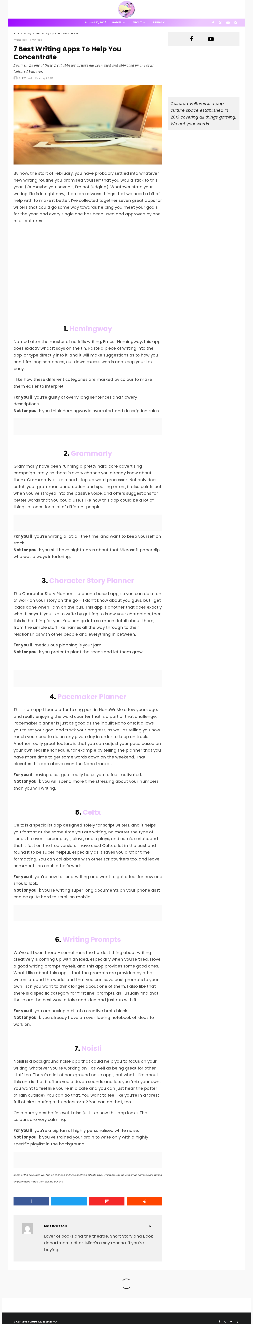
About (137, 22)
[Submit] (144, 1201)
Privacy (158, 22)
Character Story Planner (91, 580)
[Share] (31, 1201)
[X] (220, 23)
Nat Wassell (25, 78)
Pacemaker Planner (91, 697)
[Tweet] (69, 1201)
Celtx (92, 812)
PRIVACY (52, 1321)
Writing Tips (20, 39)
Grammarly (91, 453)
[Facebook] (213, 23)
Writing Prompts (92, 939)
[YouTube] (228, 23)
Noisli (91, 1048)
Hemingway (90, 329)
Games (116, 22)
